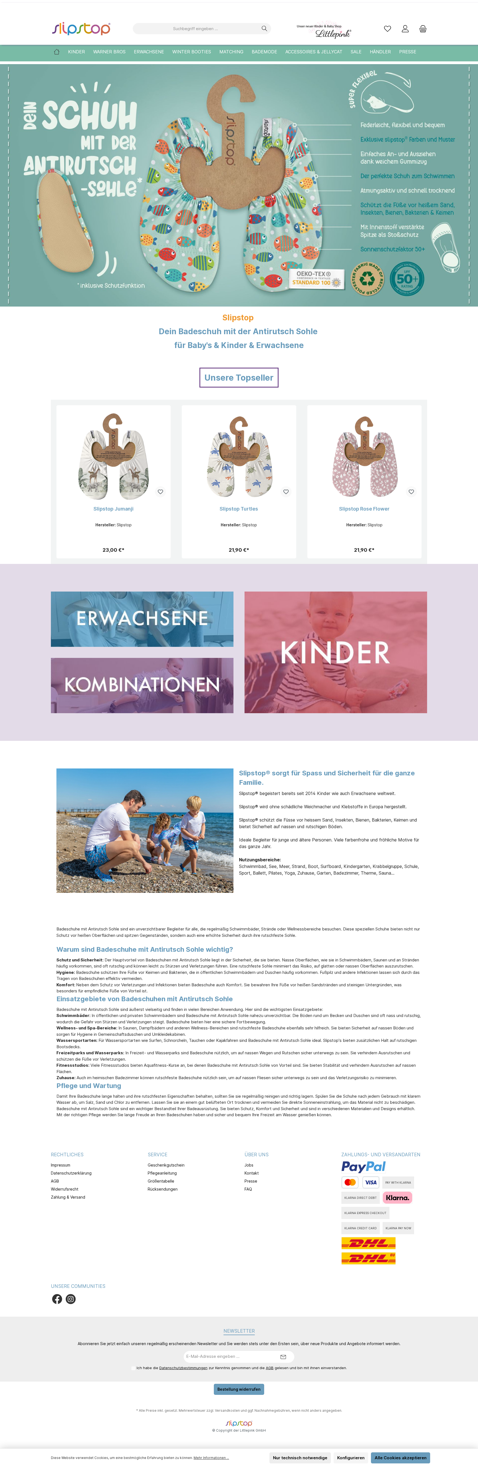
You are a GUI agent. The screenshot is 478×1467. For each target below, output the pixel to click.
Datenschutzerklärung (71, 1173)
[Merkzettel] (387, 28)
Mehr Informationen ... (211, 1458)
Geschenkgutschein (166, 1165)
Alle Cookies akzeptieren (401, 1457)
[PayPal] (363, 1167)
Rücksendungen (163, 1189)
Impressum (60, 1165)
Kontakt (252, 1173)
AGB (55, 1181)
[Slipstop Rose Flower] (364, 456)
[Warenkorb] (421, 28)
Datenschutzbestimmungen (183, 1368)
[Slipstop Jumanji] (113, 456)
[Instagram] (70, 1299)
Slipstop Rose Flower (364, 509)
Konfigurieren (351, 1457)
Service (157, 1154)
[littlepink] (323, 28)
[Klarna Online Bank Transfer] (397, 1197)
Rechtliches (67, 1154)
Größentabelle (161, 1181)
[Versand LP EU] (368, 1258)
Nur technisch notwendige (300, 1457)
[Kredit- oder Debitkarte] (360, 1182)
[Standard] (368, 1243)
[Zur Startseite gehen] (81, 28)
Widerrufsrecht (64, 1189)
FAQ (248, 1189)
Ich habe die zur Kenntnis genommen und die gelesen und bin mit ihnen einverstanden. (242, 1368)
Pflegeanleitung (162, 1173)
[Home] (61, 52)
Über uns (257, 1154)
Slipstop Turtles (239, 509)
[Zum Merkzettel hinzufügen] (160, 491)
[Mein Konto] (405, 28)
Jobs (249, 1165)
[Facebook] (57, 1299)
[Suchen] (264, 28)
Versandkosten (227, 1410)
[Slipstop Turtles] (238, 456)
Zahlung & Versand (68, 1197)
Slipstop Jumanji (113, 509)
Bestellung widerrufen (239, 1389)
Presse (251, 1181)
